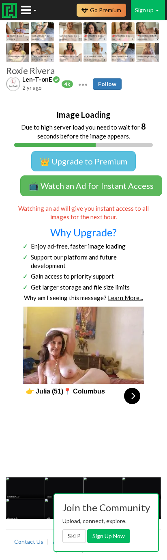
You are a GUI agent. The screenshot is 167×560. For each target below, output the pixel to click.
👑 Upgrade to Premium (83, 161)
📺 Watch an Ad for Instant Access (91, 185)
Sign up (145, 9)
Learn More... (125, 297)
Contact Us (28, 541)
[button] (83, 84)
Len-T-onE (37, 79)
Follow (107, 83)
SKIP (74, 535)
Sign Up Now (108, 535)
